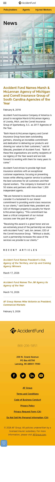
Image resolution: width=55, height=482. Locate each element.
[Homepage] (27, 3)
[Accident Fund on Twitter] (23, 376)
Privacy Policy (27, 406)
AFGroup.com (39, 435)
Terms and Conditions (28, 394)
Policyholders (10, 10)
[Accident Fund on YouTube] (41, 376)
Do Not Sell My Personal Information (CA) (27, 418)
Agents (26, 10)
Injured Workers (43, 10)
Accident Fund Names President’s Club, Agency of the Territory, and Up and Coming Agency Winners (27, 263)
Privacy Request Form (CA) (27, 412)
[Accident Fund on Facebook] (14, 376)
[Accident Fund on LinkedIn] (32, 376)
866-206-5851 (27, 346)
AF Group (27, 388)
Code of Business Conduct (27, 400)
